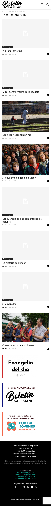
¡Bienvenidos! (9, 304)
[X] (28, 487)
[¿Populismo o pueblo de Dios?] (25, 159)
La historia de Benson (14, 263)
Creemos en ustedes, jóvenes (18, 345)
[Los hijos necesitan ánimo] (25, 116)
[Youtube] (32, 487)
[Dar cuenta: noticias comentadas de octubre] (25, 201)
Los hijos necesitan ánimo (16, 134)
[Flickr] (19, 487)
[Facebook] (15, 487)
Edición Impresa (8, 47)
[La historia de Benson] (25, 245)
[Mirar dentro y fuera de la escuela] (25, 74)
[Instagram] (23, 487)
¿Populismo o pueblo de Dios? (19, 177)
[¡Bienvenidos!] (25, 286)
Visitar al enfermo (12, 50)
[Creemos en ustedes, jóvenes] (25, 327)
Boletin (4, 54)
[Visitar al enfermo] (25, 33)
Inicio (4, 11)
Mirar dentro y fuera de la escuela (20, 91)
